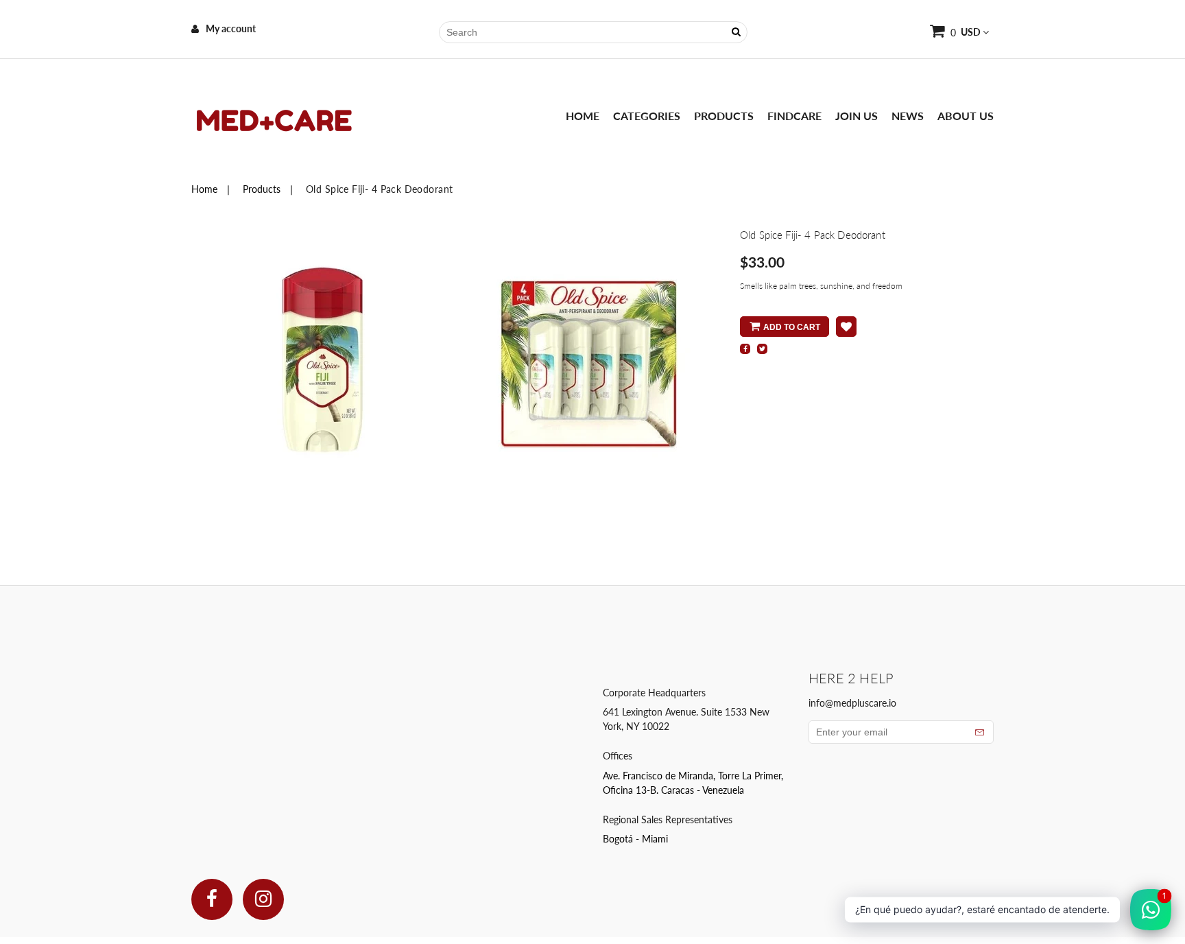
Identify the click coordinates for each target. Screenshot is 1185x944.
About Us (965, 115)
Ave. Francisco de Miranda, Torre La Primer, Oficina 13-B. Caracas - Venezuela (693, 783)
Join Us (856, 115)
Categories (646, 115)
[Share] (745, 349)
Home (582, 115)
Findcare (794, 115)
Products (724, 115)
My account (231, 28)
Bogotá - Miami (635, 839)
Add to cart (791, 327)
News (907, 115)
